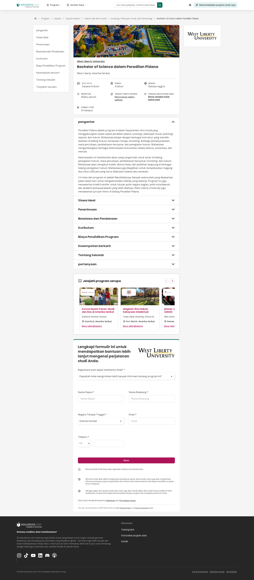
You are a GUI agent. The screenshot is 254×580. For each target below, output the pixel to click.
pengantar (42, 30)
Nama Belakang (138, 392)
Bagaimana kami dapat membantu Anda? (101, 369)
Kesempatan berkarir (48, 72)
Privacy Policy (125, 508)
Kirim (126, 460)
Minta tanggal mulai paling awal (158, 98)
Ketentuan (110, 500)
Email (133, 414)
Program (54, 5)
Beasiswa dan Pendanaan (50, 51)
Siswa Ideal (42, 37)
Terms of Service (141, 508)
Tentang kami (127, 529)
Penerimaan (43, 44)
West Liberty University (91, 61)
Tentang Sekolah (45, 79)
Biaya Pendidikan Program (50, 65)
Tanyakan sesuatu (46, 86)
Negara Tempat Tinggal (92, 414)
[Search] (159, 5)
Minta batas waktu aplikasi (124, 98)
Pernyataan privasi (128, 500)
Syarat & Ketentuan (200, 571)
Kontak (124, 541)
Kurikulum (42, 58)
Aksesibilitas (231, 571)
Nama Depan (86, 392)
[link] (178, 18)
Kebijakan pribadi (217, 571)
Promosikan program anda (134, 535)
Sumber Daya (77, 5)
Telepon (83, 436)
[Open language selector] (190, 5)
